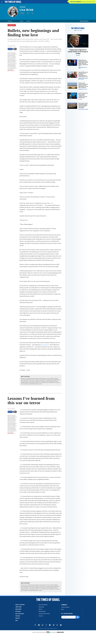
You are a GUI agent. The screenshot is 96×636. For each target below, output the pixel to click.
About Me (28, 21)
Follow (22, 13)
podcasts (17, 618)
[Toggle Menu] (2, 2)
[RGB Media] (49, 632)
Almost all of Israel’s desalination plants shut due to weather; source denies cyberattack (83, 105)
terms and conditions (43, 604)
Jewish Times (18, 606)
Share (10, 411)
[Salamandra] (60, 632)
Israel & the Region (19, 604)
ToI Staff (78, 55)
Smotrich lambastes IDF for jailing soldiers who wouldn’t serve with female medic (83, 95)
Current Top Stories (78, 30)
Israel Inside (18, 609)
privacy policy (41, 606)
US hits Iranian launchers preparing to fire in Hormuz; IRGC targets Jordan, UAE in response (83, 85)
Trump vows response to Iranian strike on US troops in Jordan (78, 51)
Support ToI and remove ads (89, 1)
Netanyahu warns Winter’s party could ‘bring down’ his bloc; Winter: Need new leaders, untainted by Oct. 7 (83, 63)
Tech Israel (18, 611)
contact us (41, 615)
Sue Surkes (86, 109)
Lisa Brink (26, 9)
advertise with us (42, 611)
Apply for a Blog (84, 21)
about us (40, 609)
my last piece (45, 344)
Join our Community (76, 1)
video (16, 620)
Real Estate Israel (19, 613)
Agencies (80, 78)
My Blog (21, 21)
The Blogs (22, 7)
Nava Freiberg (81, 67)
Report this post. (11, 70)
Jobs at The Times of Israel (44, 613)
